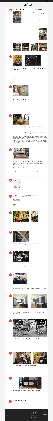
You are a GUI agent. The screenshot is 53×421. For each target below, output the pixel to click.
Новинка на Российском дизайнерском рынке (27, 127)
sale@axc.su (8, 413)
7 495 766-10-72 (10, 412)
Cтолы (24, 412)
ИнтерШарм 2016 (18, 264)
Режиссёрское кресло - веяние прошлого (26, 338)
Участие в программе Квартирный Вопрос (26, 310)
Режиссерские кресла (20, 401)
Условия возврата (19, 414)
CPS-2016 (15, 286)
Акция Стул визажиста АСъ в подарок (25, 366)
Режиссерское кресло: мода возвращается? (26, 391)
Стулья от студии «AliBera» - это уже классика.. (28, 161)
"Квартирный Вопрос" (22, 312)
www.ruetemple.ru (43, 244)
